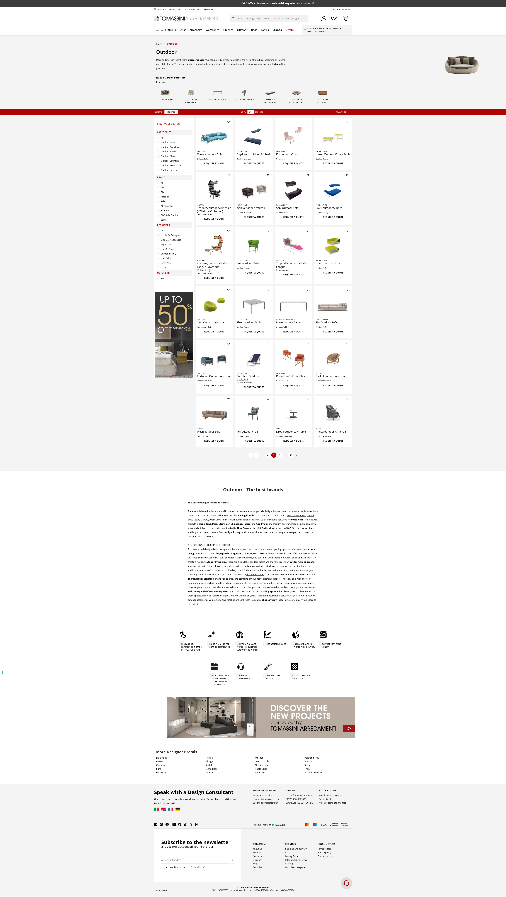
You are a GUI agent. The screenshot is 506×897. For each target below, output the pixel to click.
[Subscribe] (231, 860)
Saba (307, 765)
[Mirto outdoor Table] (293, 304)
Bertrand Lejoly (168, 253)
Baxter (164, 219)
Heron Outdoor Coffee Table (333, 154)
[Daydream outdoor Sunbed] (254, 136)
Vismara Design (313, 772)
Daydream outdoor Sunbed (253, 154)
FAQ (287, 852)
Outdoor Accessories (171, 165)
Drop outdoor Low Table (291, 431)
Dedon (319, 429)
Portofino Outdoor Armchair (214, 376)
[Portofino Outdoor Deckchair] (254, 358)
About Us (257, 848)
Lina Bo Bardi (167, 249)
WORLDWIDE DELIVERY (341, 9)
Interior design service (296, 859)
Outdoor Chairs (244, 99)
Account (257, 852)
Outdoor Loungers (170, 160)
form (275, 802)
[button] (166, 30)
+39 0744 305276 (305, 802)
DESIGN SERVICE (195, 9)
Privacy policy (324, 852)
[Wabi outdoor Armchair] (254, 190)
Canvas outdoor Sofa (209, 154)
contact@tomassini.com (265, 799)
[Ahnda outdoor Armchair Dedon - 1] (333, 413)
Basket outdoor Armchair (331, 376)
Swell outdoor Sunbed (329, 208)
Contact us (209, 9)
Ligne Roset (212, 768)
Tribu (307, 768)
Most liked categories (295, 867)
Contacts (257, 856)
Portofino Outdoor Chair (291, 376)
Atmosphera (167, 205)
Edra (158, 768)
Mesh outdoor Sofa (208, 431)
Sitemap (289, 863)
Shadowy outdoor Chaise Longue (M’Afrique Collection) (212, 267)
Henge (209, 757)
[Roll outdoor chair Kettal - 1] (254, 413)
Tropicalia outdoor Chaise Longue (291, 265)
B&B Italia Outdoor (170, 215)
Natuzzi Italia (262, 761)
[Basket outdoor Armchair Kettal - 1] (333, 358)
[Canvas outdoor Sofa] (214, 136)
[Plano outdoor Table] (254, 304)
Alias (163, 192)
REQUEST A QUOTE (214, 163)
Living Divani (322, 319)
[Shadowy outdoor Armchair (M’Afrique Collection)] (214, 190)
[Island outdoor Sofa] (333, 245)
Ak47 (163, 187)
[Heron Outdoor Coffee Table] (333, 136)
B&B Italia (165, 210)
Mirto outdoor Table (288, 322)
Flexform (161, 772)
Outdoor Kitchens (170, 170)
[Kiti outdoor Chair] (293, 136)
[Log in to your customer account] (323, 18)
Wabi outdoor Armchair (251, 208)
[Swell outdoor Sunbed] (333, 190)
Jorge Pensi (166, 262)
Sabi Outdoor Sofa (287, 208)
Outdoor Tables (218, 99)
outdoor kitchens (255, 574)
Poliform (260, 772)
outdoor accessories (210, 587)
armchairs (307, 557)
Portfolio (257, 867)
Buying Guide (325, 799)
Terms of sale (324, 848)
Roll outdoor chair (247, 431)
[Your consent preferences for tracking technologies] (2, 672)
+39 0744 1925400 (260, 890)
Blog (255, 863)
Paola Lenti (202, 151)
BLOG (171, 9)
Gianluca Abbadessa (171, 239)
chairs (273, 561)
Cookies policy (325, 856)
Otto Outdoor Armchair (211, 322)
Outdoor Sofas (165, 99)
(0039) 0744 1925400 (296, 799)
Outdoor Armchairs (170, 147)
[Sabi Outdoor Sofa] (293, 190)
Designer (257, 859)
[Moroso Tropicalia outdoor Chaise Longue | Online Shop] (293, 245)
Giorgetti (210, 761)
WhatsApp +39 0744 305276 (282, 890)
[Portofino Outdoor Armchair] (214, 358)
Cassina (160, 765)
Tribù (278, 429)
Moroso (201, 205)
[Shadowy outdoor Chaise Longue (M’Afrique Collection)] (214, 245)
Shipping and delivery (296, 848)
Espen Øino (166, 244)
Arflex (164, 201)
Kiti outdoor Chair (287, 154)
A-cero (164, 267)
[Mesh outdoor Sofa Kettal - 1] (214, 413)
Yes (162, 278)
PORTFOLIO (181, 9)
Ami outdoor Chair (248, 263)
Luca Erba (166, 258)
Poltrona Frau (311, 757)
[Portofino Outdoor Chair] (293, 358)
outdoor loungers (197, 582)
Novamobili (261, 765)
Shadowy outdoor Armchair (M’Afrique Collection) (214, 209)
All (162, 137)
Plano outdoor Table (249, 322)
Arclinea (165, 196)
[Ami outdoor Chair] (254, 245)
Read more (161, 82)
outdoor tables (257, 561)
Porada (308, 761)
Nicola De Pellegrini (170, 235)
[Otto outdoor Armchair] (214, 304)
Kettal (319, 373)
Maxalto (210, 772)
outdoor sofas (290, 557)
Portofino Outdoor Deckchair (248, 377)
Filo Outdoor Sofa (326, 322)
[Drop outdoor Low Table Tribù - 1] (293, 413)
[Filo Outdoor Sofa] (333, 304)
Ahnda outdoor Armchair (331, 431)
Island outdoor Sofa (328, 263)
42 (291, 455)
